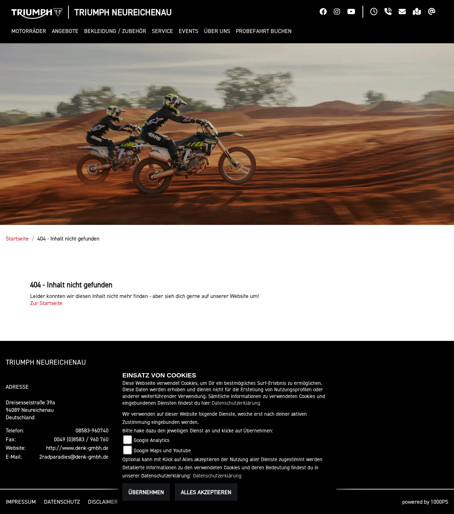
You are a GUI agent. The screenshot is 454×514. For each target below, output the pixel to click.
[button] (30, 31)
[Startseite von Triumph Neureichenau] (36, 13)
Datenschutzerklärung (236, 403)
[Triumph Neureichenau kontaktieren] (406, 12)
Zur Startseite (46, 302)
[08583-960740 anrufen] (391, 12)
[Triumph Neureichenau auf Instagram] (340, 12)
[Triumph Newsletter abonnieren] (435, 12)
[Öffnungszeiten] (377, 12)
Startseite (17, 238)
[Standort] (420, 12)
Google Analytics (152, 440)
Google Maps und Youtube (162, 450)
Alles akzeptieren (206, 492)
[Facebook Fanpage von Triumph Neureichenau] (327, 12)
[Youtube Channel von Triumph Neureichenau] (354, 12)
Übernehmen (146, 492)
